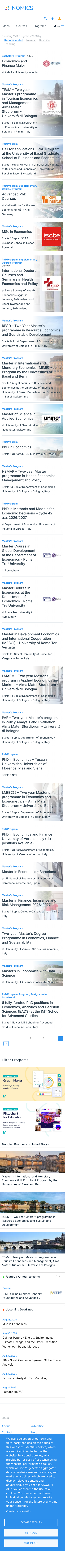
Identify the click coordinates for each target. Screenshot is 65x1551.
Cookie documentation (18, 1511)
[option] (32, 1292)
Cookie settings (31, 1522)
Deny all (31, 1532)
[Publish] (52, 19)
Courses (21, 26)
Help (34, 1432)
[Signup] (59, 19)
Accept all (31, 1543)
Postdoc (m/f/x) (12, 1392)
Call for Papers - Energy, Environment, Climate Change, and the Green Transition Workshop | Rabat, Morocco (29, 1342)
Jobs (6, 26)
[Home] (20, 7)
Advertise (37, 1426)
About (6, 1426)
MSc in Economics (14, 1324)
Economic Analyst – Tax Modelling (24, 1378)
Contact (7, 1432)
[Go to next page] (60, 1038)
